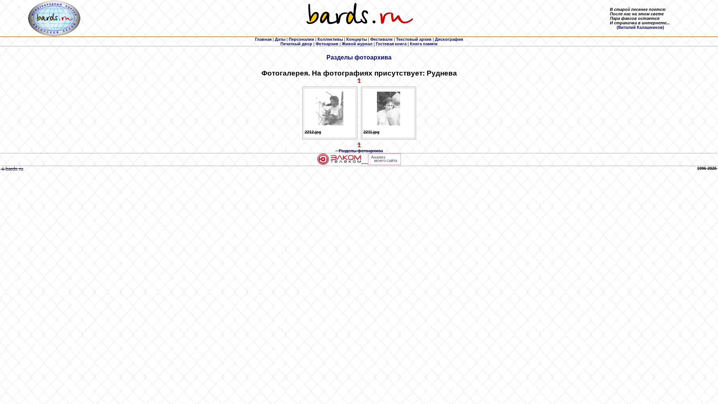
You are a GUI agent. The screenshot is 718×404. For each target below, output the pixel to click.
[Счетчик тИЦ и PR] (384, 163)
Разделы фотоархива (359, 57)
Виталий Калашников (640, 27)
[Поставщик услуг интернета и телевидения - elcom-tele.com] (339, 163)
